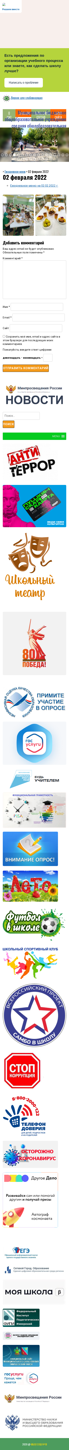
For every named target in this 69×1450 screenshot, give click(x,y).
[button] (2, 155)
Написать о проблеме (23, 82)
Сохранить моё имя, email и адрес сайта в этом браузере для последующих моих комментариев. (31, 340)
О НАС (9, 115)
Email (7, 317)
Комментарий (13, 258)
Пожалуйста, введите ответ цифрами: (27, 349)
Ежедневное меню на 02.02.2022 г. (34, 185)
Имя (6, 306)
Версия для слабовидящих (26, 98)
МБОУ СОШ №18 (39, 1444)
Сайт (6, 328)
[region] (34, 145)
